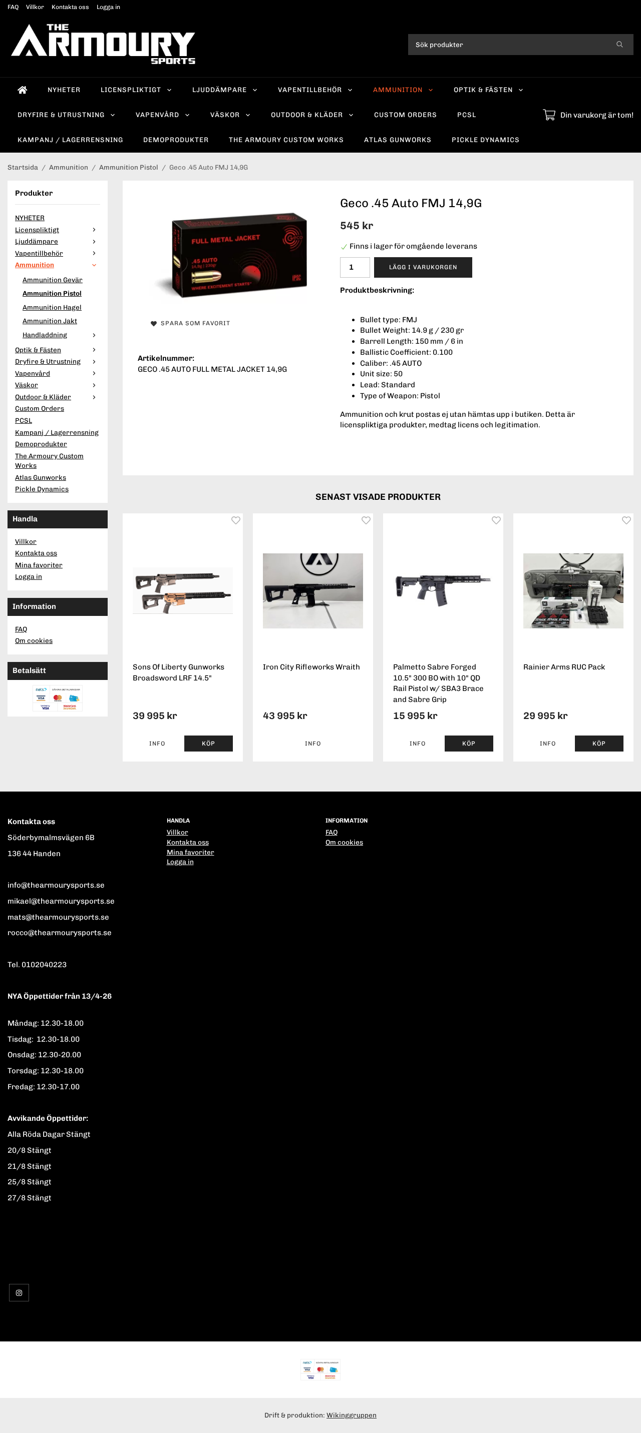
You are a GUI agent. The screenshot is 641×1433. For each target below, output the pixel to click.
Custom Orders (405, 115)
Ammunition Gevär (53, 280)
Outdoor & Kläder (307, 115)
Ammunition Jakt (50, 321)
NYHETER (64, 90)
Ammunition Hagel (52, 307)
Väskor (225, 115)
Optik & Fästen (483, 90)
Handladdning (45, 335)
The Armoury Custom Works (286, 140)
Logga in (108, 7)
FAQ (13, 7)
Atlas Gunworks (398, 140)
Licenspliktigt (131, 90)
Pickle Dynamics (486, 140)
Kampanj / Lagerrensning (70, 140)
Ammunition (398, 90)
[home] (23, 90)
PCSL (466, 115)
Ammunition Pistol (52, 293)
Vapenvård (157, 115)
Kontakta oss (70, 7)
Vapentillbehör (310, 90)
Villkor (35, 7)
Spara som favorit (193, 323)
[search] (619, 44)
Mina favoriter (39, 565)
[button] (208, 744)
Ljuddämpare (219, 90)
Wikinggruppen (352, 1415)
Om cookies (34, 640)
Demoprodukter (176, 140)
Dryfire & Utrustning (61, 115)
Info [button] (157, 743)
